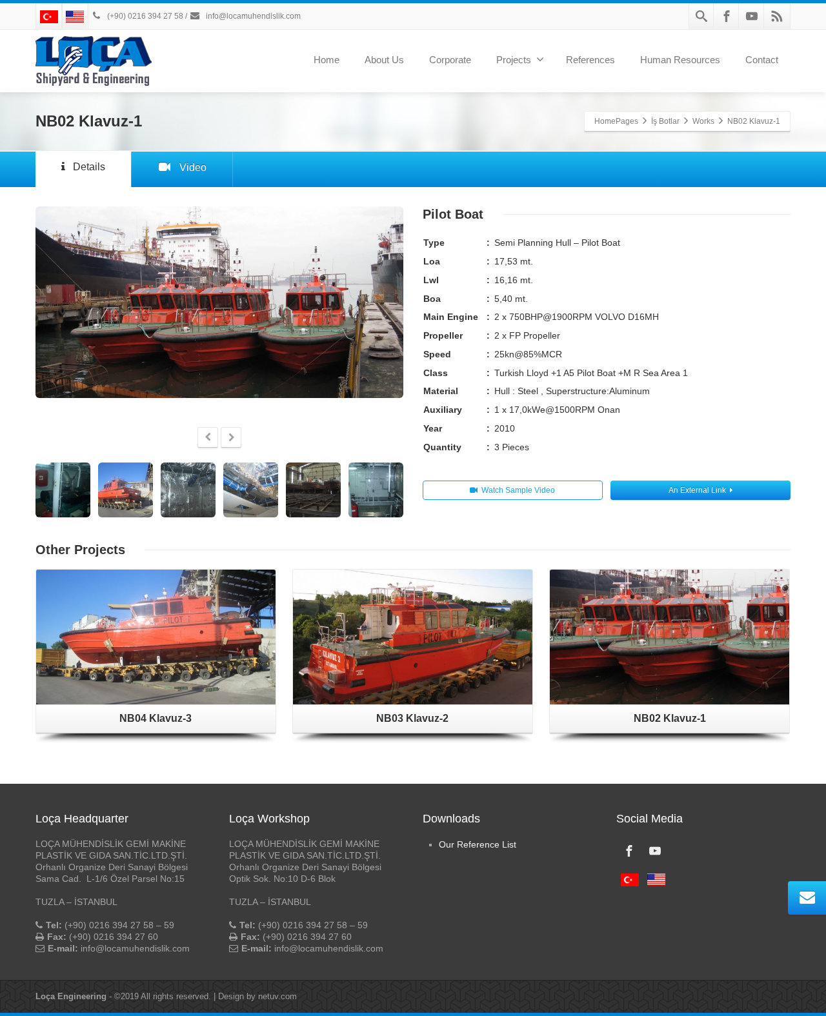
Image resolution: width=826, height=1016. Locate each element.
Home (326, 59)
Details (89, 166)
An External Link (697, 490)
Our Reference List (477, 844)
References (590, 59)
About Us (384, 59)
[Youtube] (752, 16)
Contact (761, 59)
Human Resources (680, 59)
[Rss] (777, 16)
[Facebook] (727, 16)
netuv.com (277, 996)
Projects (513, 59)
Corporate (450, 59)
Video (192, 167)
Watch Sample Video (518, 490)
